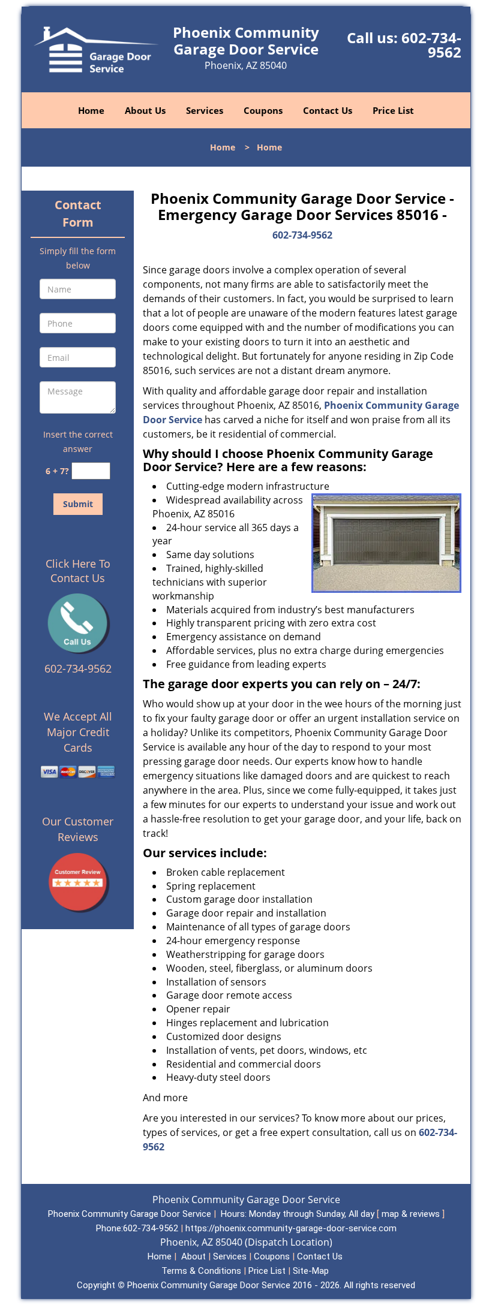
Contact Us (327, 110)
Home (91, 110)
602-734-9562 (431, 45)
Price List (393, 110)
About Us (145, 110)
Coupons (263, 110)
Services (204, 110)
